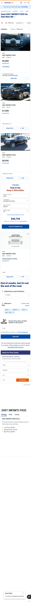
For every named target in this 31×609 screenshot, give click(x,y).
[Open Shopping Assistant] (29, 597)
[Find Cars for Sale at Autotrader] (9, 2)
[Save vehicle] (28, 35)
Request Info (9, 128)
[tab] (4, 414)
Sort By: (13, 29)
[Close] (23, 593)
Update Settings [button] (23, 221)
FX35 (21, 11)
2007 (27, 11)
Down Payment (6, 205)
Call (23, 128)
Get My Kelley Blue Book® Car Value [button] (15, 214)
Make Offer (14, 78)
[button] (21, 3)
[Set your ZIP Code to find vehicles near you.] (15, 17)
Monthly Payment (7, 194)
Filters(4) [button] (11, 23)
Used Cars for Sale (6, 11)
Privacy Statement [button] (23, 332)
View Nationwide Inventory (15, 347)
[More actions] (27, 78)
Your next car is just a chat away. (15, 7)
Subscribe (15, 336)
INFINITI (15, 11)
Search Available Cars (15, 226)
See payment (5, 63)
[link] (6, 67)
